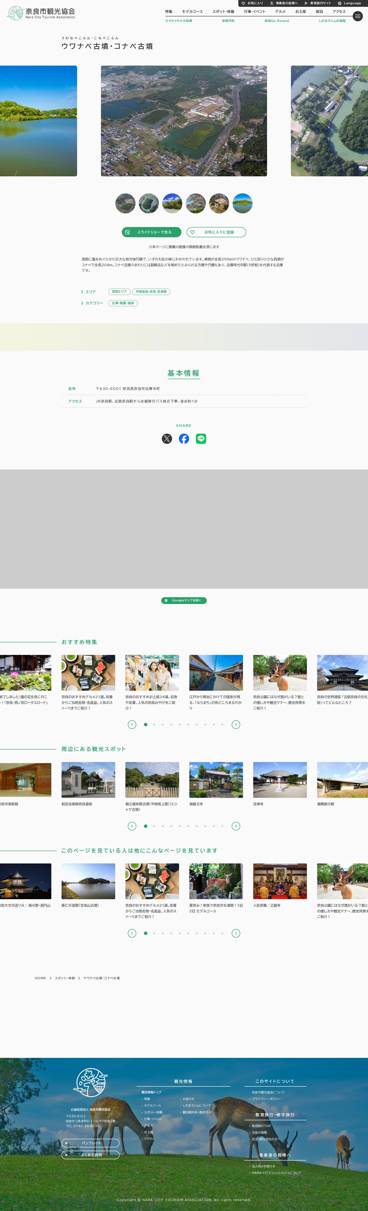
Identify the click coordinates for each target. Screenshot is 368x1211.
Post (167, 439)
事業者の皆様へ (287, 3)
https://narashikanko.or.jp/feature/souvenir (152, 683)
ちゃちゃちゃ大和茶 (178, 20)
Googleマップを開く (186, 600)
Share (184, 439)
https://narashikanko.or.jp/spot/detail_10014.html (280, 784)
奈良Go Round (277, 20)
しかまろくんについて (197, 1105)
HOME (40, 978)
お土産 (300, 11)
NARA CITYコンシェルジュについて (276, 1172)
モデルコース (192, 11)
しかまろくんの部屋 (332, 20)
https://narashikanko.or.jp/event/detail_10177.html (280, 885)
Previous (132, 724)
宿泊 (319, 11)
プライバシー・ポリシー (266, 1098)
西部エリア (119, 291)
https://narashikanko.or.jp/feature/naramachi (216, 683)
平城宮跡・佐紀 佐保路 (151, 291)
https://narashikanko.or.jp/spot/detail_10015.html (216, 784)
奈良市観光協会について (268, 1092)
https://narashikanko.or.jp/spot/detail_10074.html (152, 787)
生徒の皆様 (259, 1132)
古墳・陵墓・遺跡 (123, 303)
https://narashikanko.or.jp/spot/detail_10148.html (88, 784)
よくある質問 (91, 1155)
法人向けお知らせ (263, 1166)
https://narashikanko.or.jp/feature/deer (280, 683)
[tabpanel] (88, 683)
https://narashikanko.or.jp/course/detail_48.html (216, 888)
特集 (168, 11)
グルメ (280, 11)
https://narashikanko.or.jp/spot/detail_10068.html (88, 885)
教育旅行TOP (261, 1126)
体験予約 (228, 20)
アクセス (339, 11)
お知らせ (188, 1098)
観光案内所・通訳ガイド (198, 1112)
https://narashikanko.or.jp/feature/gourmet (88, 683)
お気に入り (255, 3)
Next (236, 724)
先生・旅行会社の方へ (266, 1139)
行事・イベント (255, 11)
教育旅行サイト (320, 3)
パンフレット (91, 1143)
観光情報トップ (151, 1092)
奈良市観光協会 (41, 12)
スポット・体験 (223, 11)
